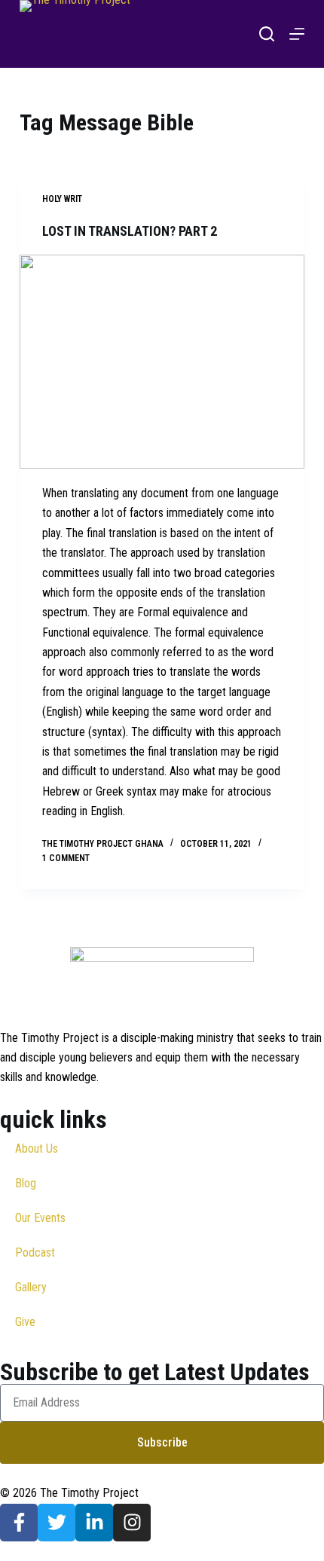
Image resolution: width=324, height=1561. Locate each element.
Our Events (40, 1218)
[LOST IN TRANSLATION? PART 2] (162, 362)
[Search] (266, 33)
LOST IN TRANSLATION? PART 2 (129, 231)
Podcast (35, 1252)
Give (25, 1322)
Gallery (31, 1287)
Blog (25, 1183)
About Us (36, 1148)
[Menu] (296, 33)
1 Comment (66, 858)
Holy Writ (62, 199)
